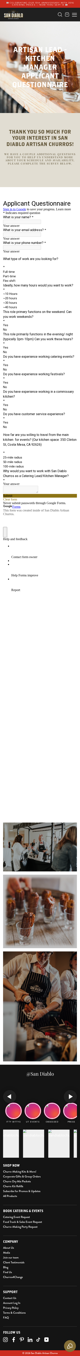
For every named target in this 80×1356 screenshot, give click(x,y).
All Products (10, 1196)
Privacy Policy (10, 1307)
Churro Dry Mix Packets (17, 1181)
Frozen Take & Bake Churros (30, 18)
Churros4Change (13, 1277)
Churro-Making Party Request (20, 1226)
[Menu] (74, 14)
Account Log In (11, 1302)
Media (6, 1252)
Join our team (11, 1257)
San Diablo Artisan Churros (44, 1353)
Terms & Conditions (14, 1312)
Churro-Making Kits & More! (19, 1171)
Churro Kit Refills (13, 1186)
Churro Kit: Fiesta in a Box (29, 24)
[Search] (60, 14)
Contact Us (9, 1298)
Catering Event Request (16, 1217)
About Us (8, 1247)
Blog (5, 1267)
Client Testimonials (13, 1262)
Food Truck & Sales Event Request (22, 1221)
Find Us (7, 1272)
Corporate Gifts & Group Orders (22, 1176)
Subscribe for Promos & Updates (21, 1191)
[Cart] (67, 14)
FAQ (6, 1317)
